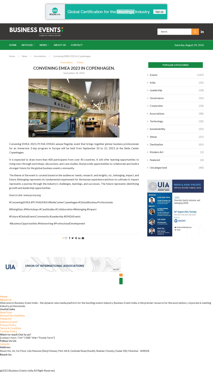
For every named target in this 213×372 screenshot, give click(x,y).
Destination (177, 144)
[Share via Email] (83, 238)
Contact (77, 45)
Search (195, 32)
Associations (40, 56)
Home (12, 45)
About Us (60, 45)
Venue (177, 136)
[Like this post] (66, 238)
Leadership (177, 90)
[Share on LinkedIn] (79, 238)
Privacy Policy (8, 324)
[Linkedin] (202, 32)
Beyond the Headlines (12, 315)
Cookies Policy (8, 331)
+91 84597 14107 (10, 366)
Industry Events (9, 321)
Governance (177, 98)
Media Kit (5, 318)
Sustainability (177, 128)
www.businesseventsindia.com (17, 362)
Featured (177, 159)
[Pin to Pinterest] (76, 238)
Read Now (6, 312)
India (177, 82)
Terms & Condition (10, 328)
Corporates (177, 105)
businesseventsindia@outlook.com (20, 358)
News (43, 45)
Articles (26, 45)
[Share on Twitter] (73, 238)
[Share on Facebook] (69, 238)
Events (177, 74)
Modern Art (177, 152)
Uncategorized (177, 167)
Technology (177, 121)
